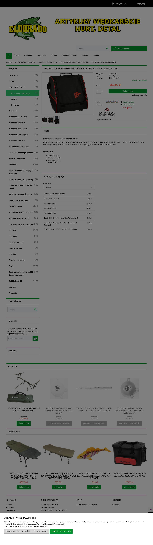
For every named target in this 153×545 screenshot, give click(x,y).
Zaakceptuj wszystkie (61, 531)
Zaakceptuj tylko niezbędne (18, 531)
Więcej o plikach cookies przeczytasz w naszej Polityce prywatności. (26, 526)
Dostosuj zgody (40, 531)
